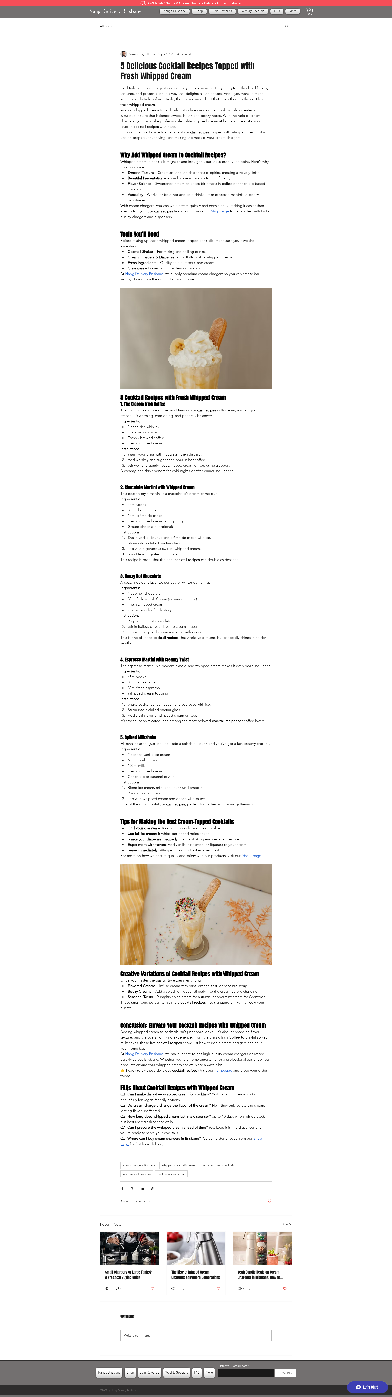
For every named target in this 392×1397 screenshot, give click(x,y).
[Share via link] (152, 1188)
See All (287, 1224)
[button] (310, 11)
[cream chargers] (196, 1248)
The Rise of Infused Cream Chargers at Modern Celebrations (196, 1275)
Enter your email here (232, 1365)
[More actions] (269, 53)
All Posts (106, 26)
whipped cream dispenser (179, 1165)
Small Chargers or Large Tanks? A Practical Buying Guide (128, 1275)
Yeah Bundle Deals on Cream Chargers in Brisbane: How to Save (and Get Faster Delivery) (259, 1275)
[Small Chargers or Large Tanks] (129, 1248)
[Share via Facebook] (122, 1188)
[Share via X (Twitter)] (132, 1188)
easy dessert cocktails (137, 1174)
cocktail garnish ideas (171, 1174)
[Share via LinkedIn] (142, 1188)
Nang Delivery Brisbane (115, 11)
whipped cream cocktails (219, 1165)
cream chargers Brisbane (139, 1165)
